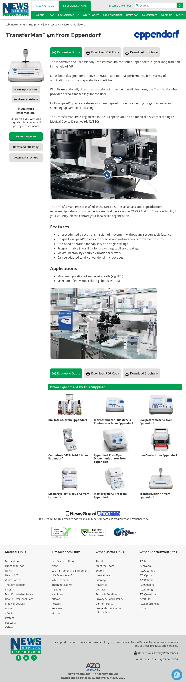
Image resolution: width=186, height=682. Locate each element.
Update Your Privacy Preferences (157, 653)
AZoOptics (146, 575)
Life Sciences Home (74, 5)
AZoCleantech (148, 570)
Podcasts (10, 622)
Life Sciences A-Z (62, 575)
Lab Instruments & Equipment (23, 24)
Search (100, 570)
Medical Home (45, 5)
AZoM (143, 561)
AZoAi (143, 608)
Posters (9, 618)
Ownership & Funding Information (109, 610)
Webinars (57, 594)
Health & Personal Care (19, 599)
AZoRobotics (147, 580)
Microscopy (52, 24)
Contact (100, 589)
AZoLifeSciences (149, 603)
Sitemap (101, 580)
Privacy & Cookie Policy (109, 599)
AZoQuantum (148, 594)
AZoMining (146, 589)
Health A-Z (11, 575)
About (99, 561)
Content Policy (104, 603)
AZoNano (145, 566)
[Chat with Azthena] (176, 674)
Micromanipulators (73, 24)
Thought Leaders (15, 584)
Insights (10, 589)
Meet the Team (105, 566)
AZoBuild (145, 599)
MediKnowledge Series (19, 594)
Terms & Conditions (108, 594)
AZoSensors (147, 584)
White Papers (13, 580)
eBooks (9, 613)
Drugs (8, 608)
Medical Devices (15, 603)
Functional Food (14, 566)
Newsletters (103, 575)
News (8, 570)
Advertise (101, 584)
